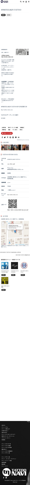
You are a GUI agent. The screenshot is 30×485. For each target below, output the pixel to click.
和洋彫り (9, 15)
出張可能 (4, 127)
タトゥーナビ (18, 480)
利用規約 (3, 439)
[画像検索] (23, 1)
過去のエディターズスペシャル (8, 436)
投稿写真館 (4, 462)
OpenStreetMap (21, 244)
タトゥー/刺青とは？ (6, 428)
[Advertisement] (15, 32)
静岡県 (3, 15)
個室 (9, 129)
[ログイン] (26, 1)
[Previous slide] (3, 147)
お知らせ (3, 425)
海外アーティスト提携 (13, 127)
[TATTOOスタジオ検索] (20, 1)
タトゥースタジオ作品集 (7, 447)
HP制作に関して (5, 430)
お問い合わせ (4, 432)
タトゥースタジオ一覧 (6, 443)
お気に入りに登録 (7, 133)
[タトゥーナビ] (4, 1)
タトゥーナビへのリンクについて (8, 434)
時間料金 (4, 129)
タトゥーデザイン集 (6, 452)
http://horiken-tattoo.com (12, 194)
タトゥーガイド (5, 466)
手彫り (21, 129)
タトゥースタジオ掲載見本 (7, 451)
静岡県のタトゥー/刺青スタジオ (10, 260)
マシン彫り (14, 129)
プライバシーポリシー (6, 438)
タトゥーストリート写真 (7, 460)
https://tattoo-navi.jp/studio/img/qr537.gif (17, 210)
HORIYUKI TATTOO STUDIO (15, 271)
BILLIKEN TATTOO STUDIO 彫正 (5, 271)
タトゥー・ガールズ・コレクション (9, 458)
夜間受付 (22, 127)
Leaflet (16, 244)
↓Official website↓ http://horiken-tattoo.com (7, 56)
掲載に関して (4, 449)
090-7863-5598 (11, 164)
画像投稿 (3, 464)
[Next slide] (27, 147)
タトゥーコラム (5, 427)
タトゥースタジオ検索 (6, 445)
